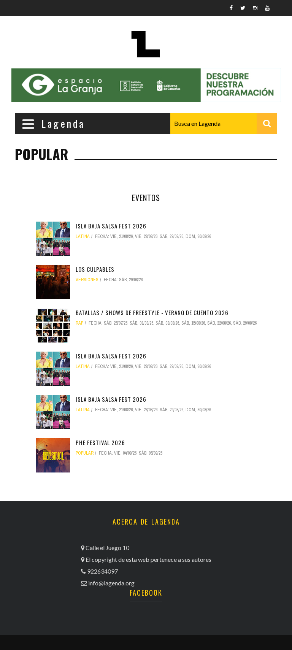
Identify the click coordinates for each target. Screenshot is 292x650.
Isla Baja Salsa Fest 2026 (111, 226)
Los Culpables (95, 269)
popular (85, 453)
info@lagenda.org (111, 583)
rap (79, 323)
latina (83, 236)
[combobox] (223, 123)
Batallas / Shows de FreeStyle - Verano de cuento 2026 (152, 312)
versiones (87, 280)
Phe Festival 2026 (100, 442)
